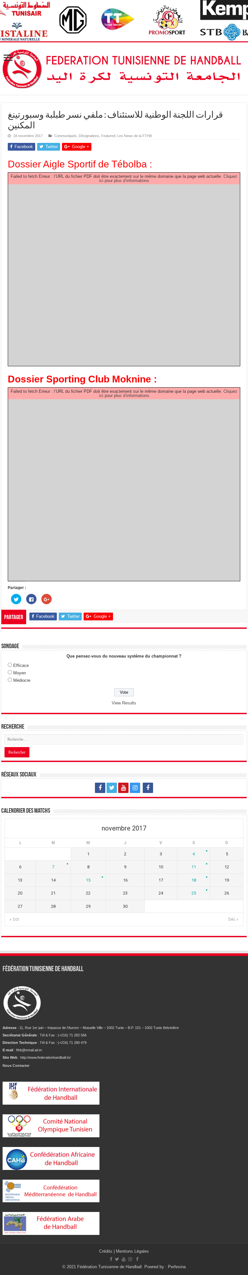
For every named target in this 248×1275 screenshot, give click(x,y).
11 (193, 866)
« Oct (14, 919)
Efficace (21, 665)
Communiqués (65, 136)
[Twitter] (112, 788)
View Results (124, 703)
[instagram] (135, 788)
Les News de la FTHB (134, 136)
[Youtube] (123, 788)
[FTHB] (124, 67)
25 (193, 893)
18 (193, 880)
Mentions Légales (132, 1251)
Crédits (106, 1251)
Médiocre (21, 680)
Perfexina (177, 1266)
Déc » (233, 919)
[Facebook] (100, 788)
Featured (108, 136)
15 (88, 880)
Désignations (89, 136)
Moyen (19, 672)
